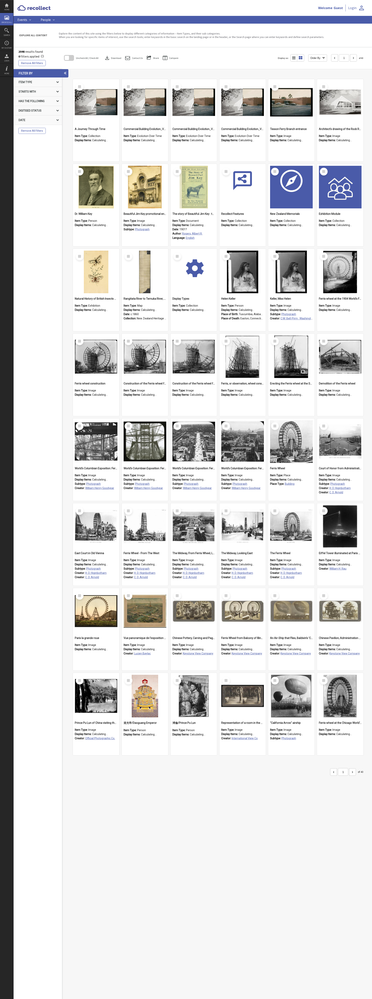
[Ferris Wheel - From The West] (145, 526)
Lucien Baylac (142, 653)
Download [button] (112, 58)
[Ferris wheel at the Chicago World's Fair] (340, 696)
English (190, 237)
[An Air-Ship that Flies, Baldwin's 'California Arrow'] (291, 611)
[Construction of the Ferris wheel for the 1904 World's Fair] (145, 356)
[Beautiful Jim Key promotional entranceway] (145, 187)
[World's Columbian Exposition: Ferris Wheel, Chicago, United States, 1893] (96, 441)
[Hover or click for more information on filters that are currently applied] (42, 56)
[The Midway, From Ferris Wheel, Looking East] (193, 526)
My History (7, 48)
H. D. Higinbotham (340, 488)
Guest (338, 8)
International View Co (245, 738)
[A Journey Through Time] (96, 102)
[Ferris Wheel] (291, 441)
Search (6, 35)
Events (22, 20)
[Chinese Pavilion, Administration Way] (340, 611)
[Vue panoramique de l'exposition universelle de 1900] (145, 611)
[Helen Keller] (242, 272)
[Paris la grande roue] (96, 611)
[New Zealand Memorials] (291, 187)
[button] (134, 58)
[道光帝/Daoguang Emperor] (145, 696)
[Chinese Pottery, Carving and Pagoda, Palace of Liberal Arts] (193, 611)
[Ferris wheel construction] (96, 356)
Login (6, 60)
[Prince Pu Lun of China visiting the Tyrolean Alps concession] (96, 696)
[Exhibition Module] (340, 187)
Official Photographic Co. (100, 738)
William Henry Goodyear (99, 488)
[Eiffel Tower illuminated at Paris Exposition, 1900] (340, 526)
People (46, 20)
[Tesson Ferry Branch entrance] (291, 102)
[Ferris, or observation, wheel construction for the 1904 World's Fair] (242, 356)
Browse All (7, 22)
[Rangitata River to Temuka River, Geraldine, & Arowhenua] (145, 272)
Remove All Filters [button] (32, 63)
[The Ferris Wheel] (291, 526)
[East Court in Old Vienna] (96, 526)
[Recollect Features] (242, 187)
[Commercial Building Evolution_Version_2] (193, 102)
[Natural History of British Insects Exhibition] (96, 272)
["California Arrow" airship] (291, 696)
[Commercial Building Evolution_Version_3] (242, 102)
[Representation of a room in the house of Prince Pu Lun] (242, 696)
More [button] (6, 73)
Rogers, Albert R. (192, 233)
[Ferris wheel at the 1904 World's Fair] (340, 272)
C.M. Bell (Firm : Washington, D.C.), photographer (310, 318)
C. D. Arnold (336, 492)
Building (289, 483)
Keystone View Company (198, 653)
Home (6, 9)
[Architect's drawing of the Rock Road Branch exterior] (340, 102)
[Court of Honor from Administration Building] (340, 441)
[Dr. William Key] (96, 187)
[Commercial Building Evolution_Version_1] (145, 102)
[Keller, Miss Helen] (291, 272)
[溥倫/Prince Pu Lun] (193, 696)
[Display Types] (193, 272)
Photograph (142, 229)
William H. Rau (337, 568)
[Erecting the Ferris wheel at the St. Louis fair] (291, 356)
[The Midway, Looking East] (242, 526)
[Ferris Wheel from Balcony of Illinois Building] (242, 611)
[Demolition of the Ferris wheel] (340, 356)
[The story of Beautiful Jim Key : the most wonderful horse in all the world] (193, 187)
